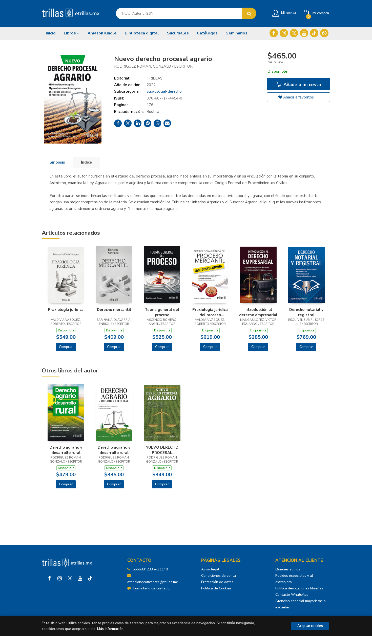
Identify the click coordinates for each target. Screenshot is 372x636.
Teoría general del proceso (162, 312)
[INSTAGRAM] (284, 33)
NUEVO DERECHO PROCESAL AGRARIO (162, 450)
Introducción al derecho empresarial (258, 312)
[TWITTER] (294, 33)
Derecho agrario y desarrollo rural (66, 450)
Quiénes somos (287, 569)
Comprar (66, 346)
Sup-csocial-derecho (164, 91)
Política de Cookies (216, 588)
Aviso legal (210, 569)
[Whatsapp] (324, 33)
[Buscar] (249, 13)
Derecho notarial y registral (306, 312)
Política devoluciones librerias (299, 588)
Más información (110, 628)
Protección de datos (217, 582)
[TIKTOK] (314, 33)
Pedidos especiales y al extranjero (294, 578)
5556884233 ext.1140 (150, 569)
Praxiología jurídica (66, 309)
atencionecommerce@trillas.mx (152, 582)
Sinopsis (57, 162)
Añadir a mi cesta (301, 85)
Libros (70, 33)
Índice (86, 162)
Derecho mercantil (114, 309)
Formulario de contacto (152, 588)
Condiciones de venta (218, 575)
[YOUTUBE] (304, 33)
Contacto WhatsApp (291, 594)
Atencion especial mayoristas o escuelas (300, 604)
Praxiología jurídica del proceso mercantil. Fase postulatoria (210, 312)
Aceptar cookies (310, 626)
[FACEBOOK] (274, 33)
